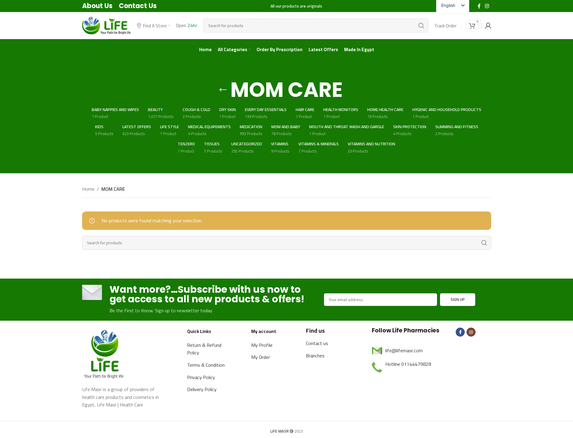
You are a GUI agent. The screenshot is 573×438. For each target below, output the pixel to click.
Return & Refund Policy (204, 349)
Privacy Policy (201, 377)
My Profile (262, 345)
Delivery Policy (202, 389)
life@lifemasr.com (404, 350)
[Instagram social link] (487, 6)
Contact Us (138, 6)
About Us (97, 6)
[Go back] (222, 90)
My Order (260, 357)
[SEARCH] (421, 25)
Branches (315, 355)
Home (88, 189)
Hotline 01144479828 (408, 364)
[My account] (488, 26)
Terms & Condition (206, 364)
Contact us (317, 343)
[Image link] (104, 353)
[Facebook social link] (479, 6)
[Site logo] (106, 24)
